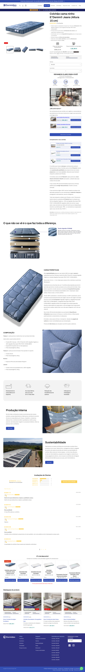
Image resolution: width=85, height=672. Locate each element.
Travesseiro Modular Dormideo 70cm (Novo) (74, 574)
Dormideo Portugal (11, 668)
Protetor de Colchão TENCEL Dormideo (64, 143)
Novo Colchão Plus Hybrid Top (63, 117)
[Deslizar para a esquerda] (4, 49)
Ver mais (10, 428)
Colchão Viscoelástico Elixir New (63, 124)
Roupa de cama (22, 647)
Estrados (21, 643)
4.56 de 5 (18, 480)
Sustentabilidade (39, 643)
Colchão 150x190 (55, 640)
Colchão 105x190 (55, 647)
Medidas (51, 61)
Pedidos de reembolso (41, 638)
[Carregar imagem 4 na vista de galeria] (32, 49)
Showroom (38, 647)
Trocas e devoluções (40, 650)
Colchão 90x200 (55, 650)
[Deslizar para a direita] (44, 49)
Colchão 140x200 (55, 659)
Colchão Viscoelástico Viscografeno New (32, 620)
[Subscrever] (80, 640)
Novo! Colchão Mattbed (69, 619)
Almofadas (21, 645)
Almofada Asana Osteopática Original (63, 159)
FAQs (37, 645)
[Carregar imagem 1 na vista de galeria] (10, 49)
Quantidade (52, 68)
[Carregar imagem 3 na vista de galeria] (24, 49)
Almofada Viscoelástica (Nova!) (62, 151)
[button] (40, 5)
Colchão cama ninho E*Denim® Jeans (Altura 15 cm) (10, 572)
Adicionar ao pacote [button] (10, 580)
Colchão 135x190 (55, 638)
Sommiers (21, 640)
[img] (7, 492)
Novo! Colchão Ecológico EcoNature (9, 620)
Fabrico (37, 640)
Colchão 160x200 (55, 652)
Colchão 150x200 (55, 645)
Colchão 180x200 (55, 657)
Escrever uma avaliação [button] (69, 481)
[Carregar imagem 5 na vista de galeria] (39, 49)
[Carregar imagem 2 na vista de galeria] (17, 49)
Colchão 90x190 (55, 643)
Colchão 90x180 (55, 655)
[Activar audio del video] (79, 104)
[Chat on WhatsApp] (81, 668)
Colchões (21, 638)
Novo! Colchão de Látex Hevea (51, 619)
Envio (58, 53)
